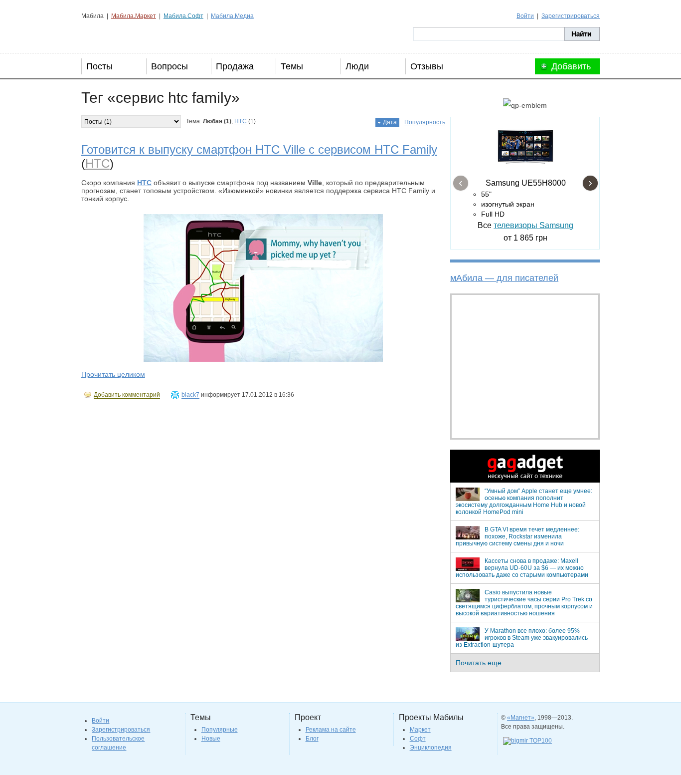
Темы (292, 66)
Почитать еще (479, 663)
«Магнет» (520, 717)
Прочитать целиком (113, 374)
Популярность (424, 122)
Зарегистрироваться (570, 15)
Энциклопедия (431, 747)
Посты (99, 66)
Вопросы (169, 66)
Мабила (131, 34)
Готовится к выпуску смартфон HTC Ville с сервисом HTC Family (259, 149)
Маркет (420, 729)
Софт (418, 738)
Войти (525, 15)
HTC (240, 121)
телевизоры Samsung (533, 225)
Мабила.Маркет (133, 15)
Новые (210, 738)
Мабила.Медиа (232, 15)
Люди (357, 66)
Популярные (219, 729)
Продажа (235, 66)
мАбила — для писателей (504, 278)
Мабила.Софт (183, 15)
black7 (190, 394)
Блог (312, 738)
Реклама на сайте (331, 729)
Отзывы (426, 66)
